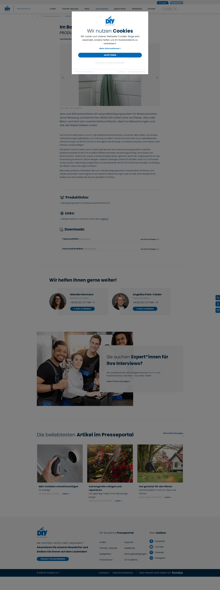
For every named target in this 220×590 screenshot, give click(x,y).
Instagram (159, 558)
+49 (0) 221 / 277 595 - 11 (82, 302)
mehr (103, 218)
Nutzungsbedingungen (135, 553)
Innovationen (106, 559)
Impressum (121, 72)
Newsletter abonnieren (53, 559)
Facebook (159, 541)
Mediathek (129, 548)
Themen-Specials (108, 548)
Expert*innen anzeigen (118, 381)
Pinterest (159, 552)
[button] (63, 78)
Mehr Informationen (109, 48)
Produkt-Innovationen (51, 16)
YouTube (158, 546)
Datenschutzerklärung (136, 72)
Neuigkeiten (105, 553)
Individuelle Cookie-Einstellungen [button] (110, 62)
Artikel (102, 542)
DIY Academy (131, 559)
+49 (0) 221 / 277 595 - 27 (145, 302)
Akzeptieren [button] (110, 55)
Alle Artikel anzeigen (173, 433)
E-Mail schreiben (82, 308)
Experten (129, 542)
